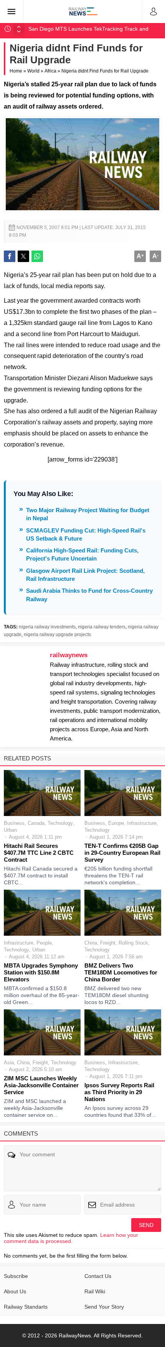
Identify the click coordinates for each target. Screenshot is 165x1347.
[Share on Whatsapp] (37, 256)
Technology (60, 823)
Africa (50, 71)
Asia (9, 1062)
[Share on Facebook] (9, 256)
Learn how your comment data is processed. (71, 1238)
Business (14, 823)
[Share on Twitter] (23, 256)
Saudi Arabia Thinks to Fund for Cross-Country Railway (89, 594)
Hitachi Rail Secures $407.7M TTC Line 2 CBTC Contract (39, 852)
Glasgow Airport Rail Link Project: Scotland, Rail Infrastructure (85, 574)
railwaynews (68, 655)
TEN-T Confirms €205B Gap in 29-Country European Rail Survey (122, 852)
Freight (108, 943)
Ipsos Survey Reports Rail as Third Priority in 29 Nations (119, 1092)
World (33, 71)
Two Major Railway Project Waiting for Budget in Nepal (87, 514)
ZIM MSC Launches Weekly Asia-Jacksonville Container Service (41, 1085)
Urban (10, 830)
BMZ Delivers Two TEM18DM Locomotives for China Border (120, 972)
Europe (116, 823)
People (44, 943)
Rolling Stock (133, 943)
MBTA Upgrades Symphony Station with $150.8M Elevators (41, 972)
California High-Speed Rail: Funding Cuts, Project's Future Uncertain (82, 554)
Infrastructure (142, 823)
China (90, 943)
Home (16, 71)
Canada (36, 823)
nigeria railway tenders (101, 627)
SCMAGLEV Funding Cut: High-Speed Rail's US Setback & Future (85, 534)
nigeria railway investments (47, 627)
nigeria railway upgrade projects (57, 634)
